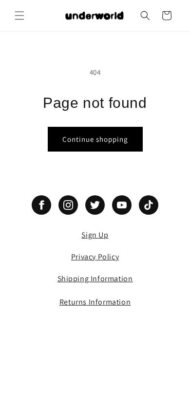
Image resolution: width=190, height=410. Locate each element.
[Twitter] (95, 205)
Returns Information (95, 302)
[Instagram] (68, 205)
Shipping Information (95, 278)
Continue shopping (95, 139)
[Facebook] (41, 205)
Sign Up (94, 235)
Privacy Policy (95, 257)
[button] (19, 15)
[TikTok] (148, 205)
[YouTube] (122, 205)
